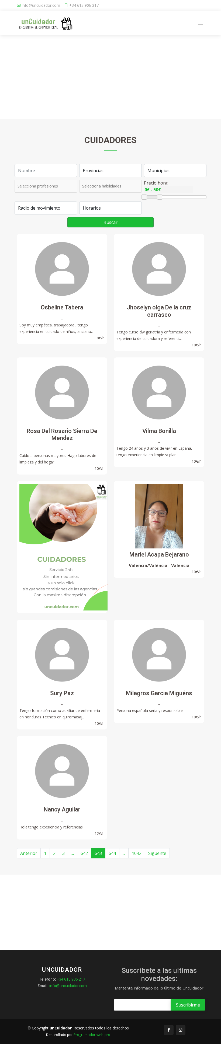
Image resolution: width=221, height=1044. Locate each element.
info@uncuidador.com (68, 986)
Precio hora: (156, 183)
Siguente (157, 853)
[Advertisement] (110, 78)
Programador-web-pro (92, 1034)
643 (98, 853)
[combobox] (46, 186)
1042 (136, 853)
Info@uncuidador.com (41, 5)
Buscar (110, 222)
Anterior (28, 853)
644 (112, 853)
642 (84, 853)
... (72, 853)
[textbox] (41, 186)
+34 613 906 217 (84, 5)
